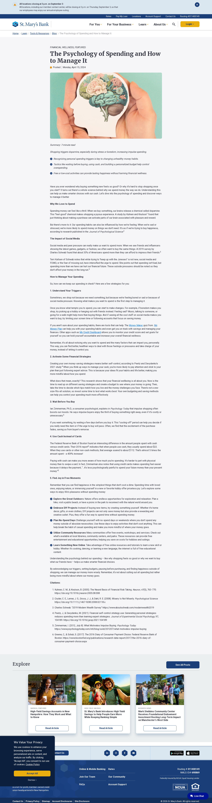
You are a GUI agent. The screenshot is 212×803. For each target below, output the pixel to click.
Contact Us (171, 16)
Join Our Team (87, 776)
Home (16, 33)
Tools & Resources (39, 33)
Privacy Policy (32, 801)
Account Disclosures (62, 801)
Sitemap (46, 801)
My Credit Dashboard (90, 332)
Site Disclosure (82, 801)
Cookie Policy (33, 764)
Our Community (116, 776)
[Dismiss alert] (197, 4)
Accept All (32, 773)
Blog (54, 33)
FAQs (82, 784)
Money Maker (136, 325)
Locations (136, 16)
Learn (24, 33)
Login (189, 24)
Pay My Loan (121, 16)
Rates (108, 16)
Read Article (52, 728)
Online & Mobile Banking (92, 769)
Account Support (153, 16)
